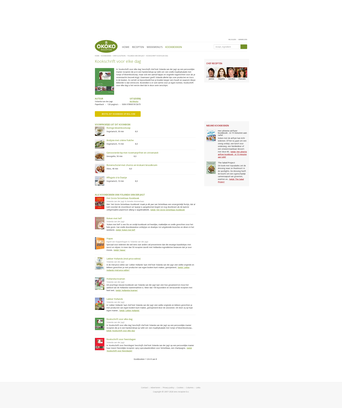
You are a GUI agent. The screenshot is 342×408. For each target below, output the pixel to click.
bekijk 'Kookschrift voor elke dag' (120, 330)
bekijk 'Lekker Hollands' (130, 310)
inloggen (232, 39)
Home (125, 47)
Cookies (180, 387)
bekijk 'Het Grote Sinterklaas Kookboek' (168, 209)
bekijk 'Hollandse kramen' (127, 290)
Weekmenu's (155, 47)
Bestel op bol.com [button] (118, 114)
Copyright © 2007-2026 (163, 391)
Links (198, 387)
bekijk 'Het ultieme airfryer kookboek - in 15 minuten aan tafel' (232, 154)
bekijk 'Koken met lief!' (125, 230)
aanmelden (242, 39)
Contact (144, 387)
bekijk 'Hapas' (120, 250)
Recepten (138, 47)
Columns (190, 387)
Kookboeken (173, 47)
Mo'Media (134, 101)
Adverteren (155, 387)
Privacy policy (168, 387)
